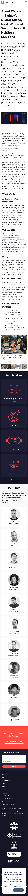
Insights (4, 783)
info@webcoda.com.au (8, 798)
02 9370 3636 (5, 795)
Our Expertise (6, 780)
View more (14, 480)
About (3, 786)
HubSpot (19, 808)
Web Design (22, 810)
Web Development (13, 810)
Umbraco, (4, 810)
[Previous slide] (3, 349)
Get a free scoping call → (14, 741)
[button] (6, 366)
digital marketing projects (17, 811)
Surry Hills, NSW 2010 (8, 804)
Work (3, 777)
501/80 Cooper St (7, 801)
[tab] (15, 361)
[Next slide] (24, 349)
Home (3, 774)
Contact (4, 789)
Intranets (4, 811)
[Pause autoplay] (10, 362)
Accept (18, 890)
